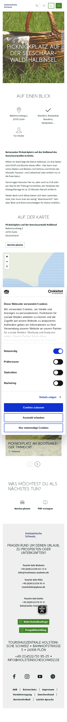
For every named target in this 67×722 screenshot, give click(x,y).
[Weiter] (37, 464)
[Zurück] (29, 464)
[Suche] (37, 5)
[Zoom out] (6, 261)
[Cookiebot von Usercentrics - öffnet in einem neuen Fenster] (48, 292)
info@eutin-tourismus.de (33, 605)
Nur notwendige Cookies (33, 427)
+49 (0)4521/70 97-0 (33, 602)
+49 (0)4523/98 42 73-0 (33, 568)
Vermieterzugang (22, 694)
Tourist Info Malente (33, 565)
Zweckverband (46, 694)
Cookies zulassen (33, 407)
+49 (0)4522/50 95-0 (33, 583)
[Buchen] (59, 5)
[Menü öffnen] (44, 5)
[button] (51, 5)
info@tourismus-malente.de (33, 572)
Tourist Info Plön (34, 579)
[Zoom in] (6, 256)
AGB (15, 689)
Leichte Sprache (45, 699)
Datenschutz (30, 689)
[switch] (58, 362)
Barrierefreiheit (22, 699)
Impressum (48, 689)
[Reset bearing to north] (6, 266)
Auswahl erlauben (33, 417)
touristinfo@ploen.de (33, 587)
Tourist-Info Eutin (33, 598)
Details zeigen (47, 397)
